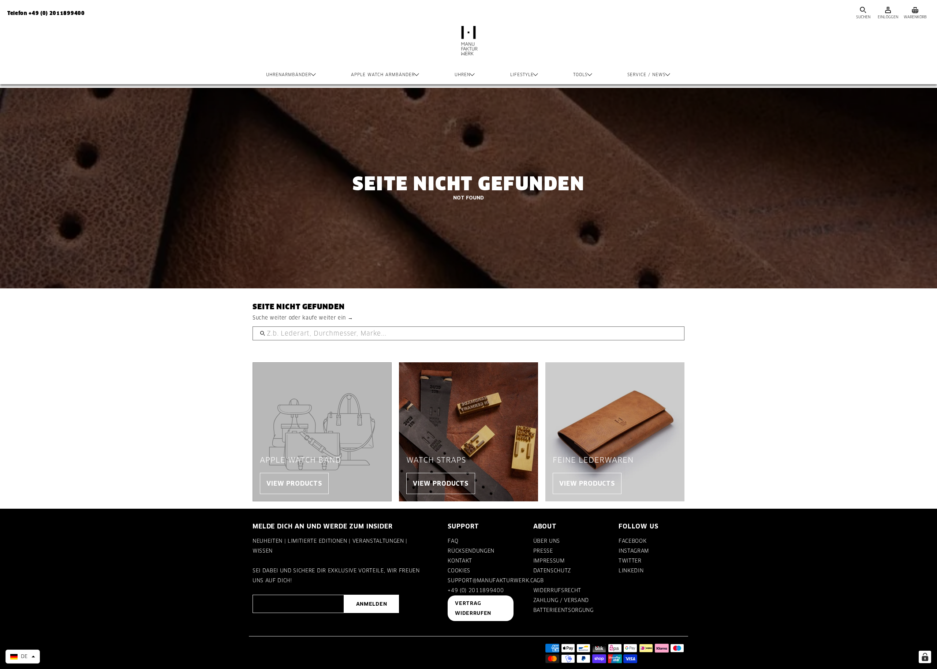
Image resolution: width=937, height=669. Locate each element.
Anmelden (371, 604)
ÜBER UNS (546, 541)
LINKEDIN (631, 570)
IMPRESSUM (549, 561)
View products (294, 483)
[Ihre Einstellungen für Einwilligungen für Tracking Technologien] (925, 657)
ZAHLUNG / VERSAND (561, 600)
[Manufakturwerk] (468, 48)
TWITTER (630, 561)
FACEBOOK (632, 541)
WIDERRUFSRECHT (557, 590)
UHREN (462, 74)
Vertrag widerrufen (473, 608)
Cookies (459, 570)
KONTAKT (460, 561)
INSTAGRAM (634, 551)
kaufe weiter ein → (327, 318)
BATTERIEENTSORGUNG (563, 610)
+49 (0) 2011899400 (476, 590)
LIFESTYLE (522, 74)
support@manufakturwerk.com (495, 580)
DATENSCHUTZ (552, 570)
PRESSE (543, 551)
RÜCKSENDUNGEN (471, 551)
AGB (538, 580)
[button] (23, 656)
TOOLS (580, 74)
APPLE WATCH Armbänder (383, 74)
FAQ (453, 541)
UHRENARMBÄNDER (288, 74)
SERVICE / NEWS (646, 74)
